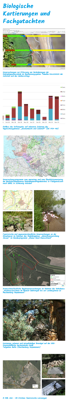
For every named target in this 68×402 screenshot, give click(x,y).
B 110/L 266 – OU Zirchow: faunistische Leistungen (25, 398)
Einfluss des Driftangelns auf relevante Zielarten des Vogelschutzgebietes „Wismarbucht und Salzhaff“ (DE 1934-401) (31, 127)
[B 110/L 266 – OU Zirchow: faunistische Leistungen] (34, 374)
